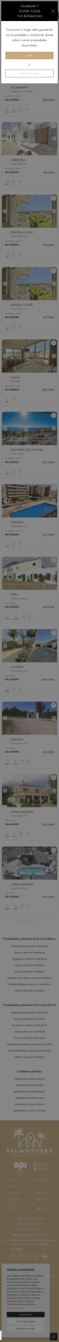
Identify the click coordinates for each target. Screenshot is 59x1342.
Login (29, 55)
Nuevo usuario (29, 73)
